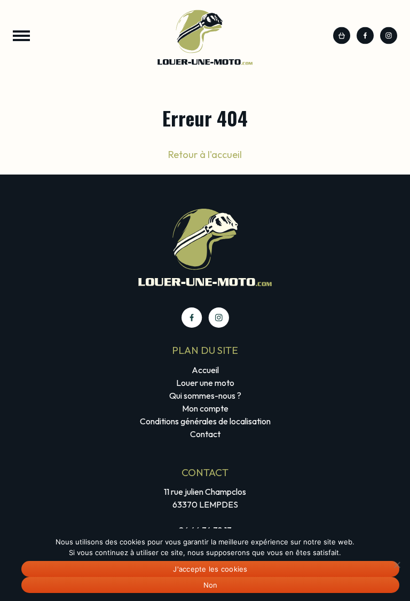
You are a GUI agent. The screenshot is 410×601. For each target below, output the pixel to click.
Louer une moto (205, 382)
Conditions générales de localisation (205, 421)
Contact (205, 434)
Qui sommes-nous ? (205, 395)
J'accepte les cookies (210, 569)
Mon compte (205, 408)
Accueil (205, 370)
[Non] (396, 564)
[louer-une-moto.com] (205, 37)
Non (210, 585)
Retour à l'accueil (205, 154)
